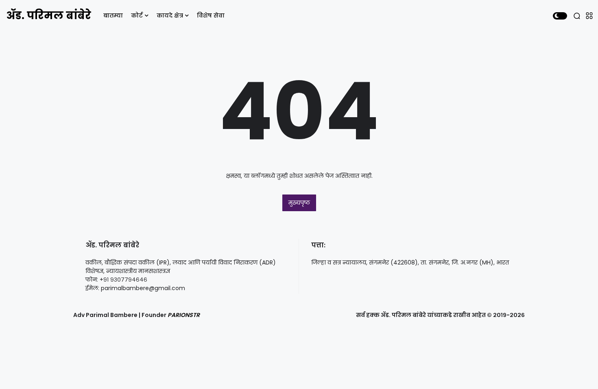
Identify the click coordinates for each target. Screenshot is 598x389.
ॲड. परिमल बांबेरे (48, 15)
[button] (560, 16)
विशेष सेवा (211, 15)
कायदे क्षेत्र (170, 15)
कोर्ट (137, 15)
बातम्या (113, 15)
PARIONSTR (184, 315)
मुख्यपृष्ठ (299, 203)
